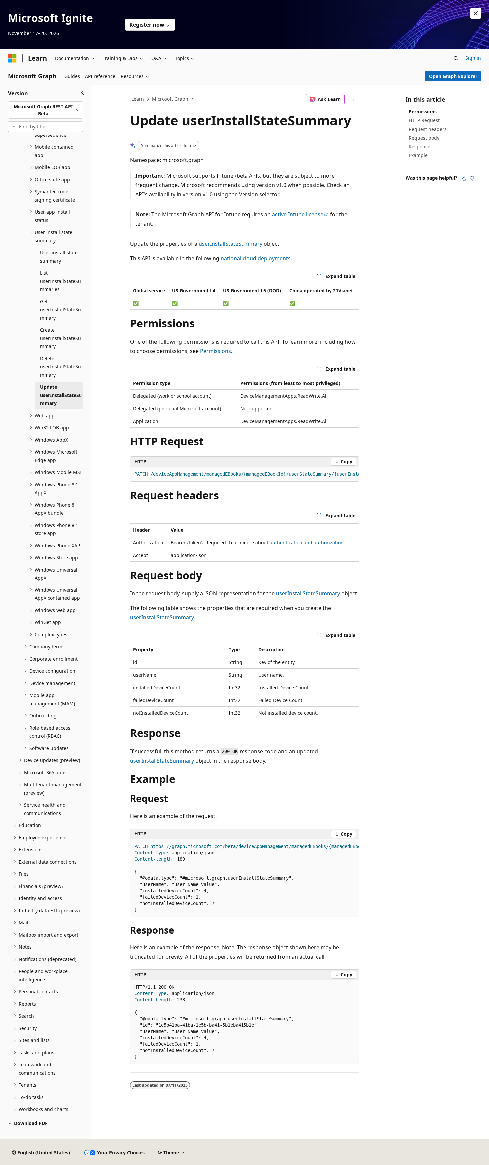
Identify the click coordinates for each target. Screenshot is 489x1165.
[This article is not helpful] (472, 178)
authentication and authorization (307, 542)
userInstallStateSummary (230, 243)
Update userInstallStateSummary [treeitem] (61, 395)
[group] (244, 474)
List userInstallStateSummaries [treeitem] (60, 281)
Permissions (215, 351)
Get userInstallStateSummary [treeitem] (60, 309)
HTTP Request (424, 120)
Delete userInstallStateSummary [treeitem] (60, 366)
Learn (137, 99)
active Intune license (297, 214)
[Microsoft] (12, 58)
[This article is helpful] (464, 178)
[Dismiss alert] (475, 13)
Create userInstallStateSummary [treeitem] (60, 338)
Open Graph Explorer (453, 76)
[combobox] (45, 110)
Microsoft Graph (170, 99)
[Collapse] (82, 93)
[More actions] (353, 99)
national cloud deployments (256, 258)
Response (419, 146)
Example (418, 155)
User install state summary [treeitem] (59, 256)
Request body (424, 138)
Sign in (473, 58)
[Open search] (456, 58)
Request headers (428, 129)
